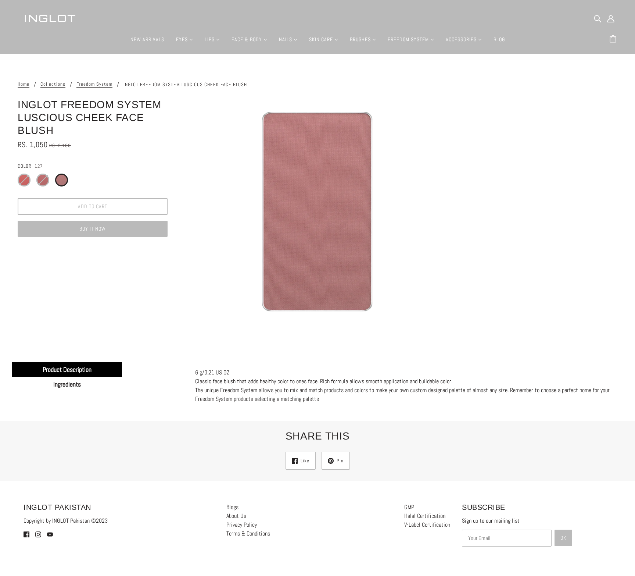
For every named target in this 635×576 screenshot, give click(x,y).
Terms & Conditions (248, 533)
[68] (24, 180)
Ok (563, 537)
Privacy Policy (241, 525)
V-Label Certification (427, 525)
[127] (61, 180)
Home (23, 84)
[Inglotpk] (50, 18)
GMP (409, 507)
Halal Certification (424, 516)
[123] (42, 180)
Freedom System (94, 84)
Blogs (232, 507)
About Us (236, 516)
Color (25, 166)
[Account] (610, 18)
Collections (52, 84)
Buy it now (92, 228)
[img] (597, 18)
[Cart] (614, 39)
